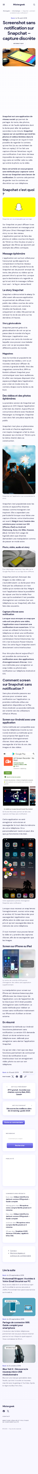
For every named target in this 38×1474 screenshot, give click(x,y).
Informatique (16, 11)
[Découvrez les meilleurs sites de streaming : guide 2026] (19, 1108)
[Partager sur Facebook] (17, 1077)
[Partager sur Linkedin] (21, 1077)
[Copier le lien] (25, 1077)
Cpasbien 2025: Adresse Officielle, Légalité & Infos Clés (17, 1233)
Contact (13, 1251)
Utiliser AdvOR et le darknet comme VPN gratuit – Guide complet (18, 1199)
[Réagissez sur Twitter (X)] (8, 1411)
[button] (4, 4)
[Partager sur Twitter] (13, 1077)
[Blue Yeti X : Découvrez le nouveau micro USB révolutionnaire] (19, 1354)
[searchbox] (19, 1138)
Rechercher (19, 1145)
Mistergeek (19, 4)
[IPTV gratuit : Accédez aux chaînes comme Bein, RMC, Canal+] (19, 1091)
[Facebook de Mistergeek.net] (4, 1411)
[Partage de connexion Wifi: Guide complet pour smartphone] (19, 1307)
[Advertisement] (19, 92)
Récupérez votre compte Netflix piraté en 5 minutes (18, 1207)
